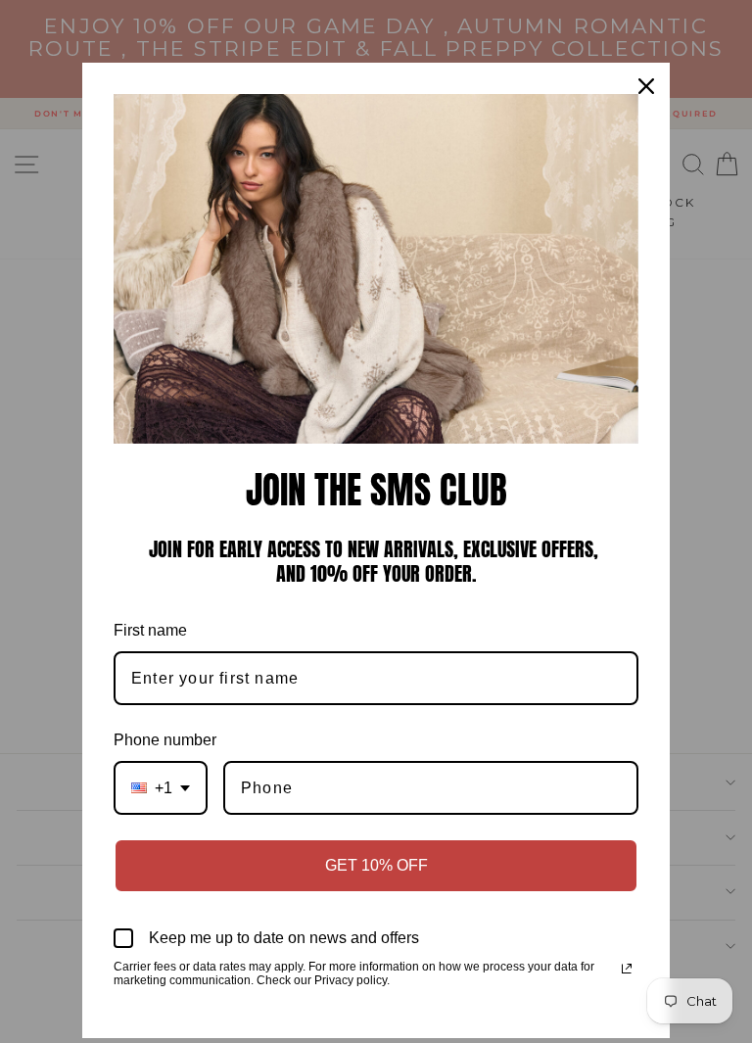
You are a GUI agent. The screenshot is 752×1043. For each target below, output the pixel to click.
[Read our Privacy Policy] (626, 968)
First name (150, 630)
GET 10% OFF (376, 865)
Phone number (165, 740)
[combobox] (161, 788)
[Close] (646, 86)
